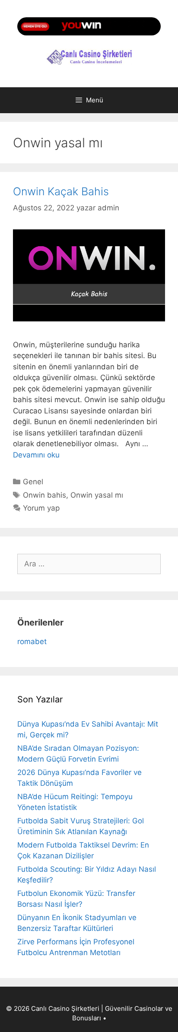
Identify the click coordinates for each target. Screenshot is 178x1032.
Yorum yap (41, 508)
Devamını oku (36, 455)
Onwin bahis (44, 495)
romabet (32, 641)
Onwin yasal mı (96, 495)
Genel (33, 481)
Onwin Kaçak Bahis (61, 191)
